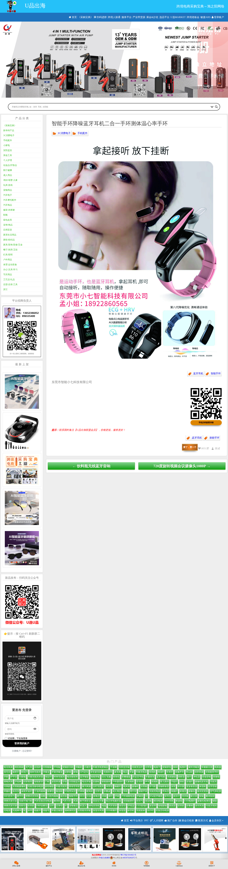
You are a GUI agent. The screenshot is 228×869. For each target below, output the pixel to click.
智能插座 (106, 782)
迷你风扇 (199, 806)
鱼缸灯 (48, 777)
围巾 (189, 777)
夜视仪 (183, 791)
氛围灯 (183, 767)
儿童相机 (129, 782)
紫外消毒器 (193, 767)
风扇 (75, 801)
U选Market (178, 17)
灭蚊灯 (174, 782)
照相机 (155, 782)
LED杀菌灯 (111, 810)
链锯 (201, 796)
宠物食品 (73, 806)
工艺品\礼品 (9, 279)
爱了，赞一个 (189, 447)
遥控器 (63, 796)
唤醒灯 (118, 786)
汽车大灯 (67, 801)
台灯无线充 (98, 786)
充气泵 (29, 767)
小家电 (6, 145)
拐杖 (182, 782)
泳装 (173, 786)
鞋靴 (5, 215)
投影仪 (22, 806)
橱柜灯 (16, 772)
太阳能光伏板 (84, 810)
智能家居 (38, 782)
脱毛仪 (7, 772)
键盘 (215, 801)
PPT (146, 820)
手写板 (57, 767)
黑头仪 (165, 791)
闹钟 (175, 767)
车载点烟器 (57, 810)
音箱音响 (206, 777)
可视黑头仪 (70, 791)
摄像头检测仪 (203, 801)
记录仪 (59, 806)
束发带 (153, 806)
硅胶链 (68, 772)
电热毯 (218, 767)
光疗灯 (150, 810)
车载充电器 (141, 772)
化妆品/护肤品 (10, 165)
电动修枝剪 (72, 777)
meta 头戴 (106, 777)
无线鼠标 (140, 810)
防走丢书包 (138, 777)
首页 (74, 17)
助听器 (181, 777)
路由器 (172, 806)
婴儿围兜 (164, 782)
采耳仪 (168, 796)
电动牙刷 (86, 782)
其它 (5, 289)
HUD (82, 796)
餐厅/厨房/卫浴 (10, 250)
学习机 (152, 786)
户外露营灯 (117, 782)
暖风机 (89, 791)
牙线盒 (131, 806)
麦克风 (117, 772)
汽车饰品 (7, 205)
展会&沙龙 (152, 17)
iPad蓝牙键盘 (156, 796)
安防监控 (7, 150)
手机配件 (82, 133)
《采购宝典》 (85, 17)
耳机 (125, 791)
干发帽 (113, 767)
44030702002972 (128, 858)
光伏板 (185, 796)
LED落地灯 (141, 806)
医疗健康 (7, 170)
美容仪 (122, 806)
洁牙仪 (98, 791)
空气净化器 (215, 791)
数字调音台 (85, 801)
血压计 (176, 796)
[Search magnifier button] (216, 107)
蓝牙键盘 (84, 777)
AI (146, 796)
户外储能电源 (127, 796)
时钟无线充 (59, 777)
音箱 (65, 782)
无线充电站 (211, 806)
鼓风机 (181, 806)
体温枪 (202, 786)
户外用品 (7, 259)
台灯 (52, 806)
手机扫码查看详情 (206, 422)
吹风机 (31, 806)
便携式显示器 (10, 801)
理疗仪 (133, 791)
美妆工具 (7, 155)
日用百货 (7, 230)
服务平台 (127, 17)
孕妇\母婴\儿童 (10, 180)
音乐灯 (139, 782)
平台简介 (137, 820)
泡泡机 (152, 772)
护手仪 (13, 777)
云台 (89, 796)
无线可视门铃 (25, 801)
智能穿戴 (95, 777)
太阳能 (144, 786)
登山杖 (189, 772)
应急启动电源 (162, 810)
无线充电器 (154, 791)
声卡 (147, 782)
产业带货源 (139, 17)
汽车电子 (7, 195)
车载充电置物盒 (100, 767)
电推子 (157, 767)
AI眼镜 (22, 777)
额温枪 (59, 791)
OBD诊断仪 (41, 806)
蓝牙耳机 (198, 373)
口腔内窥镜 (52, 796)
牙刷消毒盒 (57, 772)
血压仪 (16, 791)
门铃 (47, 782)
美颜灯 (174, 791)
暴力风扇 (86, 786)
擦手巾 (20, 796)
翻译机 (57, 801)
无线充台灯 (137, 767)
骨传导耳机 (74, 786)
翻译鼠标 (210, 796)
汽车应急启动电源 (43, 801)
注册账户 (16, 751)
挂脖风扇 (199, 772)
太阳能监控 (74, 782)
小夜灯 (87, 767)
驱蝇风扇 (8, 782)
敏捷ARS (205, 17)
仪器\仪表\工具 (10, 284)
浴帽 (43, 796)
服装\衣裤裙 (9, 210)
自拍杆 (37, 767)
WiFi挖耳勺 (9, 796)
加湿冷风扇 (98, 810)
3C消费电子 (64, 133)
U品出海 (35, 5)
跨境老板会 (193, 17)
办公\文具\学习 (10, 269)
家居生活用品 (9, 235)
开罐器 (140, 796)
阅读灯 (161, 772)
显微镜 (216, 777)
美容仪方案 (98, 801)
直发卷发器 (191, 786)
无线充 (213, 782)
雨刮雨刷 (19, 767)
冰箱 (104, 796)
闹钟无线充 (35, 772)
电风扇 (126, 786)
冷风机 (7, 786)
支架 (132, 772)
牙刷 (117, 796)
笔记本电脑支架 (113, 801)
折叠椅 (189, 806)
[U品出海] (11, 6)
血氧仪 (96, 796)
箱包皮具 (7, 220)
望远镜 (148, 801)
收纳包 (116, 777)
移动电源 (158, 801)
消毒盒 (46, 772)
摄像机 (135, 786)
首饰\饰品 (8, 225)
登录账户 (218, 17)
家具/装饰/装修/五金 (12, 245)
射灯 (110, 796)
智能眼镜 (162, 806)
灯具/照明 (8, 254)
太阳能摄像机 (19, 786)
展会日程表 (187, 820)
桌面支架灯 (26, 791)
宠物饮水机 (68, 767)
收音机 (131, 810)
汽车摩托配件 (9, 200)
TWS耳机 (169, 801)
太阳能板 (47, 767)
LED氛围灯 (189, 801)
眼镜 (75, 772)
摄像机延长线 (201, 782)
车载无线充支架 (35, 777)
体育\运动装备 (10, 264)
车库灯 (169, 772)
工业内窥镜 (39, 791)
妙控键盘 (49, 786)
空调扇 (81, 791)
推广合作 (172, 820)
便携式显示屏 (10, 806)
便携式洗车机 (32, 796)
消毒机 (79, 767)
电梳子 (37, 810)
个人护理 (7, 160)
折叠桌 (107, 791)
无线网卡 (17, 810)
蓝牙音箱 (212, 786)
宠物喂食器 (163, 786)
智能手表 (143, 791)
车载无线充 (61, 786)
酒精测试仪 (70, 810)
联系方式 (202, 820)
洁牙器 (148, 767)
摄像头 (191, 791)
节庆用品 (7, 274)
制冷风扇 (8, 767)
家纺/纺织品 (9, 240)
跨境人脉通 (114, 17)
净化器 (196, 777)
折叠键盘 (126, 777)
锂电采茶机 (94, 806)
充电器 (7, 810)
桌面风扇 (56, 782)
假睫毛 (46, 810)
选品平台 (164, 17)
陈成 (217, 448)
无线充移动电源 (35, 786)
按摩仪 (50, 791)
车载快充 (150, 777)
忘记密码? (27, 751)
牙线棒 (18, 782)
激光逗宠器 (202, 791)
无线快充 (107, 772)
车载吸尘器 (206, 767)
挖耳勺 (139, 801)
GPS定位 (84, 772)
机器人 (83, 806)
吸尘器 (194, 796)
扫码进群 (101, 17)
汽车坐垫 (112, 806)
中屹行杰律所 (104, 858)
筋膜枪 (96, 782)
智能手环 (216, 373)
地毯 (104, 806)
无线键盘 (171, 777)
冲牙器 (109, 786)
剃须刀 (24, 772)
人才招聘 (158, 820)
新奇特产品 (8, 130)
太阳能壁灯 (128, 801)
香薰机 (7, 791)
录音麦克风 (95, 772)
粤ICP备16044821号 (128, 855)
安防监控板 (124, 767)
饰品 (125, 772)
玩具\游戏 (8, 185)
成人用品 (7, 175)
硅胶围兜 (27, 782)
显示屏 (181, 786)
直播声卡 (179, 772)
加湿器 (122, 810)
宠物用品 (7, 190)
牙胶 (6, 777)
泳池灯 (189, 782)
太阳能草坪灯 (212, 772)
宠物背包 (166, 767)
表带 (30, 810)
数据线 (179, 801)
